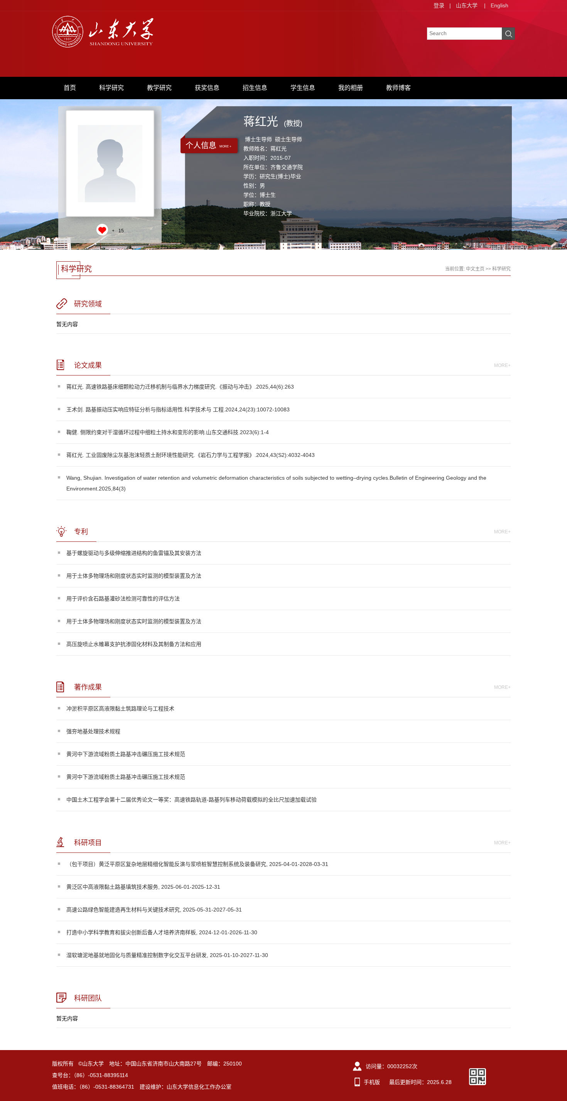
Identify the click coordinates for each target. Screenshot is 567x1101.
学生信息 (302, 88)
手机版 (372, 1082)
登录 (439, 5)
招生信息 (255, 88)
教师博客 (398, 88)
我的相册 (350, 88)
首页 (70, 88)
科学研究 (111, 88)
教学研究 (159, 88)
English (499, 5)
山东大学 (467, 5)
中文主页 (475, 269)
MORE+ (502, 365)
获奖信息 (207, 88)
